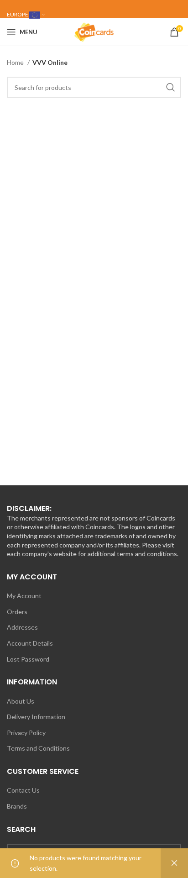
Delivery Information (36, 716)
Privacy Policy (26, 732)
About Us (20, 701)
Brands (17, 806)
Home (16, 62)
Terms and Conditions (38, 748)
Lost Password (28, 659)
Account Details (30, 643)
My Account (24, 595)
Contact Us (23, 790)
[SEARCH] (170, 87)
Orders (17, 611)
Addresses (22, 627)
